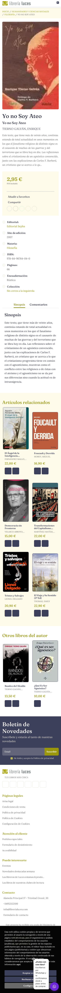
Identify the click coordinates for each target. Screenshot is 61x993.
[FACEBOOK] (5, 784)
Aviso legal (7, 801)
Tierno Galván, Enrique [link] (21, 129)
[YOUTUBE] (35, 784)
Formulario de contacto (15, 915)
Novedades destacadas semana (18, 871)
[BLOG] (28, 784)
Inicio (5, 11)
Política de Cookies (12, 818)
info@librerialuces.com (15, 909)
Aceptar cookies (30, 973)
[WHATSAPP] (43, 784)
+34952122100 (10, 903)
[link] (15, 471)
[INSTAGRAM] (13, 784)
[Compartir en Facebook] (9, 208)
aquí (18, 964)
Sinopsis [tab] (19, 304)
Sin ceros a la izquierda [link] (20, 290)
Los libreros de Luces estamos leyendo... (23, 877)
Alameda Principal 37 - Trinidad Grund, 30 (25, 898)
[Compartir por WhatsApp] (21, 208)
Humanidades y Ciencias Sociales (30, 11)
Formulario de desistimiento (17, 844)
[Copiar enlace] (34, 208)
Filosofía (9, 14)
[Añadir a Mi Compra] (8, 471)
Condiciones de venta (13, 806)
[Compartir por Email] (28, 208)
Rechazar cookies (30, 979)
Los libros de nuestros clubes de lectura (23, 882)
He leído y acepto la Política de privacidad (34, 758)
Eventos (6, 865)
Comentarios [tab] (38, 304)
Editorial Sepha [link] (16, 226)
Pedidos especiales (12, 839)
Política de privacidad (13, 812)
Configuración (30, 985)
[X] (20, 784)
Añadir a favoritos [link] (19, 196)
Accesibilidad (9, 850)
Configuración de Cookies (16, 823)
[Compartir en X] (15, 208)
